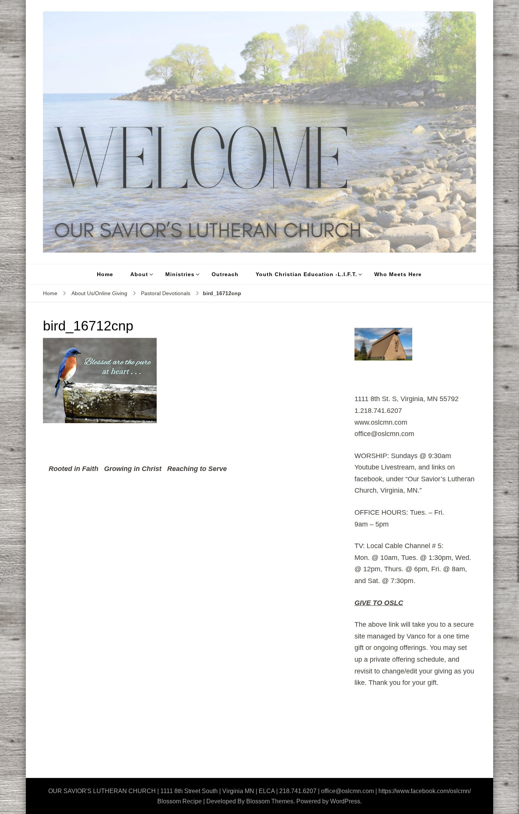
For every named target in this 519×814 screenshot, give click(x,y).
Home (105, 274)
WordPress (345, 801)
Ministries (180, 274)
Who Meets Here (398, 274)
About (139, 274)
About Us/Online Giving (99, 293)
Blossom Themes (269, 801)
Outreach (225, 274)
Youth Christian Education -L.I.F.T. (306, 274)
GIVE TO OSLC (378, 603)
